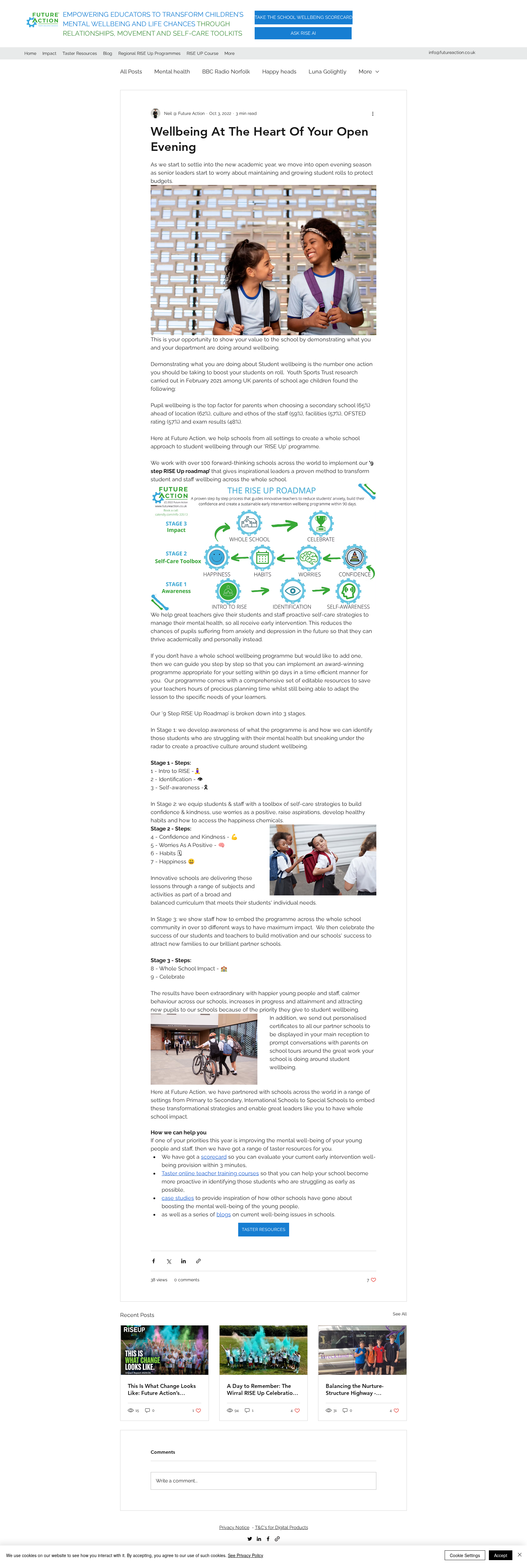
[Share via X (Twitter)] (168, 1261)
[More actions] (372, 113)
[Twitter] (250, 1539)
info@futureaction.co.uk (452, 52)
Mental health (172, 71)
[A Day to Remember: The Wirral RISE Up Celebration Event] (264, 1350)
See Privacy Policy (245, 1555)
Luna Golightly (327, 71)
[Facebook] (268, 1539)
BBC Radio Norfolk (226, 71)
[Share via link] (198, 1261)
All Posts (131, 71)
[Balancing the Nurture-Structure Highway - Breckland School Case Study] (362, 1350)
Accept (500, 1555)
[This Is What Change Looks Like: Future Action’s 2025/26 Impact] (164, 1350)
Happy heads (279, 71)
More (365, 71)
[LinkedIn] (259, 1539)
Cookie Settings (465, 1555)
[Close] (519, 1555)
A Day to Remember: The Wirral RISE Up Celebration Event (261, 1389)
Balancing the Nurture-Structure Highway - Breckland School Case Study (355, 1389)
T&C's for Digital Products (281, 1527)
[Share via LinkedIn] (183, 1261)
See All (400, 1313)
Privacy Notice (234, 1527)
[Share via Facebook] (153, 1261)
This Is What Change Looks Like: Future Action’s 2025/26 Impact (162, 1389)
